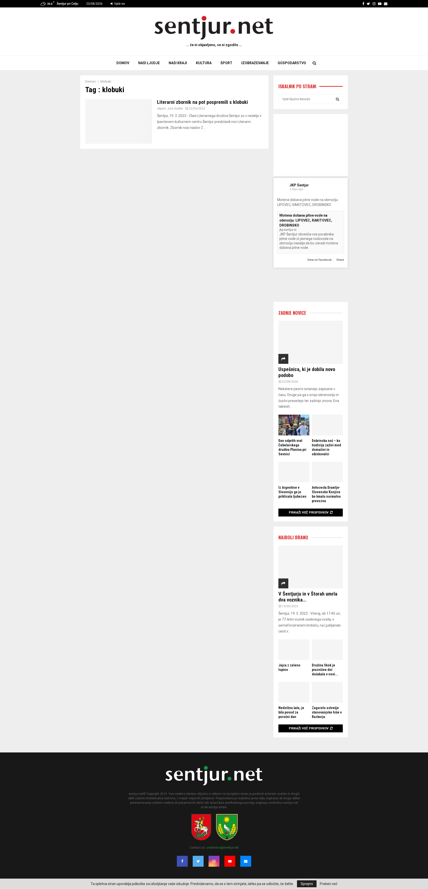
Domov (122, 63)
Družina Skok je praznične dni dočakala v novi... (325, 669)
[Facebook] (182, 861)
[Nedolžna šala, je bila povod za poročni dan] (293, 692)
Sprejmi (307, 884)
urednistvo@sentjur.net (222, 847)
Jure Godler (175, 108)
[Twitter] (198, 861)
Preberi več (328, 884)
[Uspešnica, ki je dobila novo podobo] (310, 342)
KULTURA (204, 63)
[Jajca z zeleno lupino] (293, 649)
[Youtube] (229, 861)
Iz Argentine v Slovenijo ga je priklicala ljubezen (292, 492)
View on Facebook (319, 259)
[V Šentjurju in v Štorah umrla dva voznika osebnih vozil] (310, 566)
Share (340, 259)
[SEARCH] (337, 99)
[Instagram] (214, 861)
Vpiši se (119, 3)
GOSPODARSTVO (292, 63)
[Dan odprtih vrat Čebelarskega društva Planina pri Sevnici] (293, 425)
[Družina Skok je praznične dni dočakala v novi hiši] (327, 649)
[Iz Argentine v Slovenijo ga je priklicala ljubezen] (293, 472)
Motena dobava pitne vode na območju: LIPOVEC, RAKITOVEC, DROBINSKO (305, 220)
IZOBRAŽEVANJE (255, 63)
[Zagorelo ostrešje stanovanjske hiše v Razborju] (327, 692)
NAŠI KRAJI (178, 63)
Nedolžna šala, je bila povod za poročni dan (291, 712)
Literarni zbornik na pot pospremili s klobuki (202, 102)
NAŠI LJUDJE (149, 63)
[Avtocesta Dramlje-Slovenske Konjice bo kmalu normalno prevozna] (327, 472)
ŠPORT (226, 63)
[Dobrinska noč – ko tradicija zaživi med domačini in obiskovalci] (327, 425)
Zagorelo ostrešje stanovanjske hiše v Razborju (327, 712)
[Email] (245, 861)
